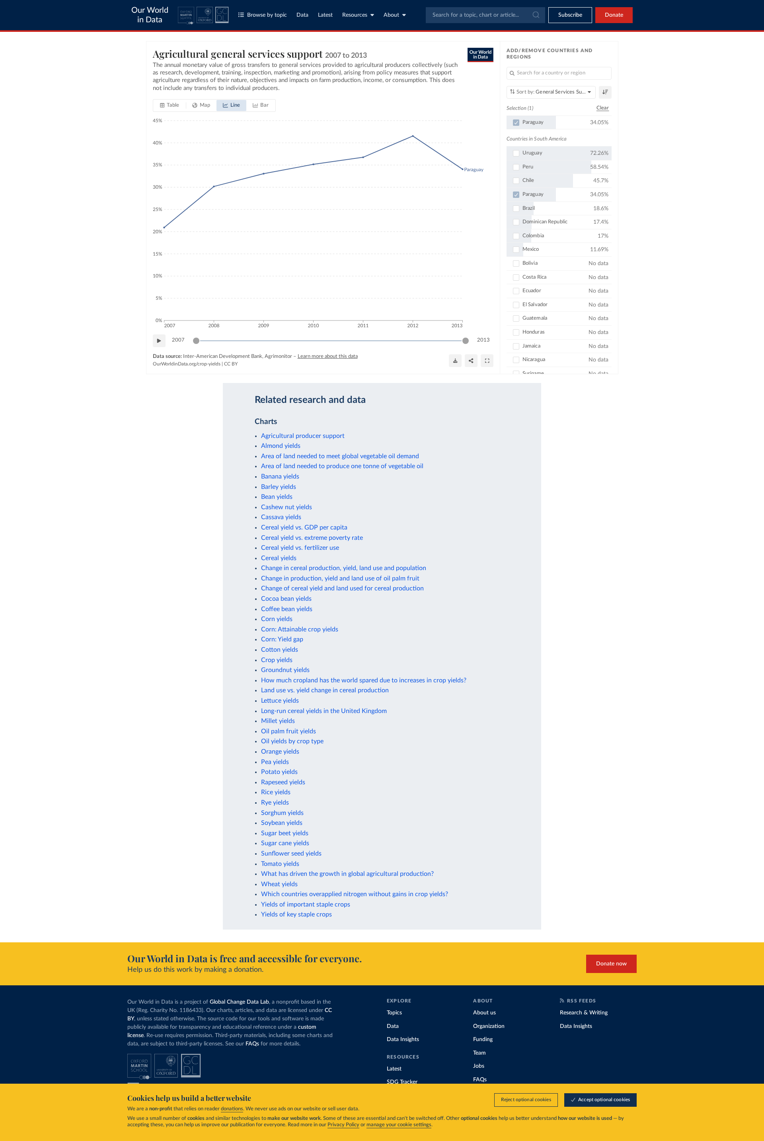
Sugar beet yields (284, 833)
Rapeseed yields (283, 782)
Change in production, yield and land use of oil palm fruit (340, 578)
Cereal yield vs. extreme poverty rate (312, 538)
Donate (614, 15)
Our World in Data (149, 15)
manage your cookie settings (398, 1124)
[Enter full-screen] (487, 360)
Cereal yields (278, 558)
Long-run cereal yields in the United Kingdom (324, 711)
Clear (602, 108)
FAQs (252, 1044)
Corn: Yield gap (282, 639)
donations (232, 1109)
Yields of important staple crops (305, 904)
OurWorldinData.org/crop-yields (186, 363)
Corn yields (276, 619)
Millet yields (278, 721)
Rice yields (275, 792)
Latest (325, 15)
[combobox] (485, 15)
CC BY (231, 363)
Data (302, 15)
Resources (354, 15)
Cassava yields (281, 517)
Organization (489, 1026)
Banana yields (280, 476)
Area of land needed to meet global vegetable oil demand (340, 456)
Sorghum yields (282, 813)
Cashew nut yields (286, 507)
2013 (483, 340)
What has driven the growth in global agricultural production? (347, 874)
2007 (178, 340)
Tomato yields (280, 864)
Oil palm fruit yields (288, 731)
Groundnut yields (285, 670)
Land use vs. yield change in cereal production (325, 690)
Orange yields (280, 751)
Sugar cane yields (285, 843)
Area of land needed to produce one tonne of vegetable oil (342, 466)
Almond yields (280, 446)
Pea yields (275, 762)
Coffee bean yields (286, 609)
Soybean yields (281, 823)
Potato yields (279, 772)
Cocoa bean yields (286, 599)
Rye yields (275, 802)
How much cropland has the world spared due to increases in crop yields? (363, 680)
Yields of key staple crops (296, 914)
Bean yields (276, 497)
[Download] (455, 360)
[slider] (196, 341)
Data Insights (403, 1039)
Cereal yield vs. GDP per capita (304, 527)
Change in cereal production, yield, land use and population (343, 568)
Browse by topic (267, 15)
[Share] (471, 360)
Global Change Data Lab (239, 1002)
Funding (483, 1039)
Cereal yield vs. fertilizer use (300, 548)
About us (484, 1013)
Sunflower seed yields (291, 853)
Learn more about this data (328, 356)
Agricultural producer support (303, 436)
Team (479, 1053)
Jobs (478, 1066)
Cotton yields (279, 650)
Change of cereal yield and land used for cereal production (342, 588)
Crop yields (276, 660)
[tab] (170, 105)
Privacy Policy (343, 1124)
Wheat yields (279, 884)
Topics (394, 1013)
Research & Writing (584, 1013)
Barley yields (278, 487)
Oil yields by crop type (292, 741)
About (391, 15)
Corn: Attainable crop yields (299, 629)
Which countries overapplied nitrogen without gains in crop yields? (354, 894)
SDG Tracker (402, 1082)
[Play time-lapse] (159, 340)
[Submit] (535, 15)
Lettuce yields (280, 700)
